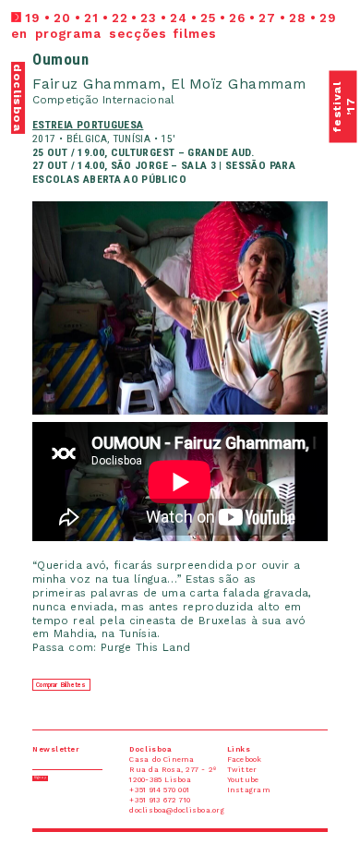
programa (68, 34)
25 (208, 18)
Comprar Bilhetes (61, 685)
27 (267, 18)
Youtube (268, 3)
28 (297, 18)
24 (178, 18)
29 (328, 18)
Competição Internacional (103, 99)
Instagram (316, 3)
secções (138, 34)
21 (91, 18)
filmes (195, 34)
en (19, 34)
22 (120, 18)
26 (237, 18)
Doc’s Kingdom (107, 3)
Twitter (291, 3)
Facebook (343, 3)
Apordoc (16, 3)
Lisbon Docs (44, 3)
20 (62, 18)
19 (33, 18)
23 (148, 18)
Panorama (74, 3)
